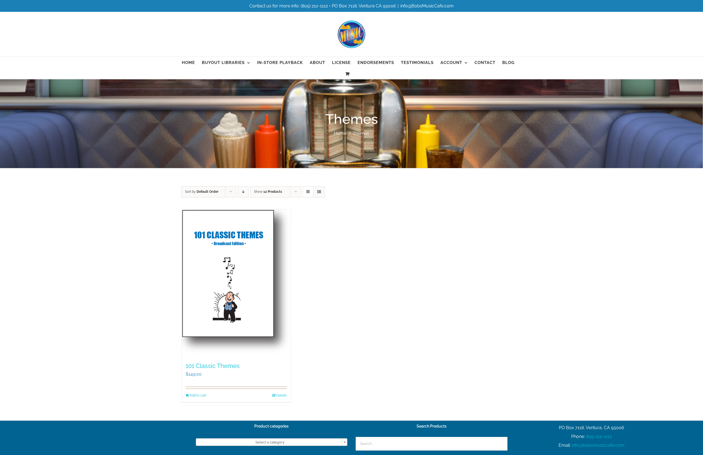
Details (281, 395)
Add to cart (197, 395)
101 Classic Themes (213, 365)
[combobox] (272, 442)
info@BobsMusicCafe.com (427, 6)
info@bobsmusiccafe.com (598, 445)
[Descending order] (243, 191)
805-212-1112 (599, 436)
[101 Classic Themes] (236, 282)
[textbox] (271, 442)
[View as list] (319, 191)
